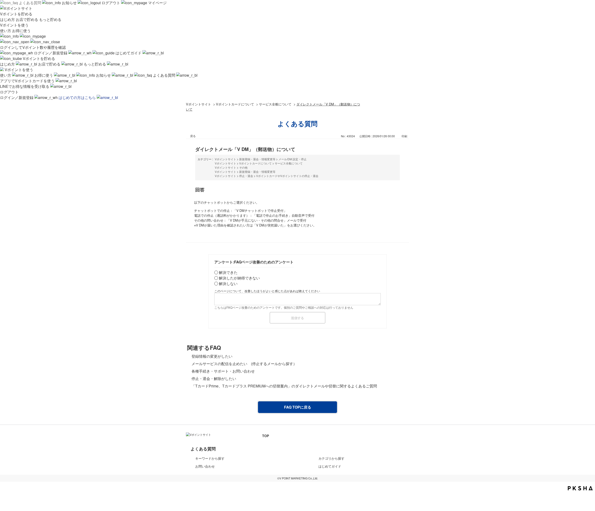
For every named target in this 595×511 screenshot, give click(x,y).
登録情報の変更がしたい (216, 356)
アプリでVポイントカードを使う (28, 80)
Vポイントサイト (198, 104)
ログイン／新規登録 (50, 53)
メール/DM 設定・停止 (292, 159)
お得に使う (21, 30)
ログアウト (111, 2)
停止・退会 (246, 176)
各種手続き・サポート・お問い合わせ (223, 371)
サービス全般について (275, 104)
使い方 (6, 30)
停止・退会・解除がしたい (214, 378)
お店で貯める (27, 19)
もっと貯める (50, 19)
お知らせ (69, 2)
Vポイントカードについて (235, 104)
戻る (193, 136)
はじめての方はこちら (78, 97)
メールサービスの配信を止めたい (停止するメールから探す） (244, 363)
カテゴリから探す (331, 458)
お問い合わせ (205, 466)
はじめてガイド (128, 53)
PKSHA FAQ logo (580, 488)
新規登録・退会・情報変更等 (257, 159)
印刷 (404, 136)
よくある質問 (30, 2)
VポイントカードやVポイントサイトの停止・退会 (287, 176)
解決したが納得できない (239, 278)
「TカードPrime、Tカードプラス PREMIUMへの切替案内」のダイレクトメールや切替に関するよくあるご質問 (284, 386)
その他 (243, 167)
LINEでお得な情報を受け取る (25, 86)
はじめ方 (8, 19)
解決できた (228, 272)
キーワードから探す (210, 458)
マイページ (157, 2)
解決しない (228, 283)
